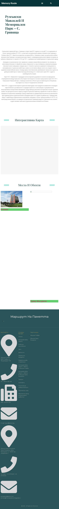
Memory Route (9, 3)
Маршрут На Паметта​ (29, 316)
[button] (42, 3)
